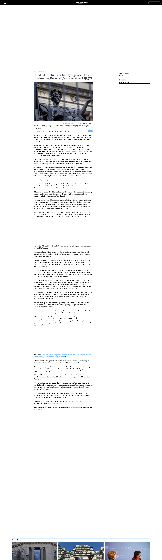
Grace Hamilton (42, 131)
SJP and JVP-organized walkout (75, 151)
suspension (63, 137)
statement (69, 147)
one (43, 168)
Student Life (40, 72)
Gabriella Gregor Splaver (71, 123)
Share (90, 131)
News (35, 72)
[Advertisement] (64, 231)
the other (57, 170)
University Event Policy (50, 159)
